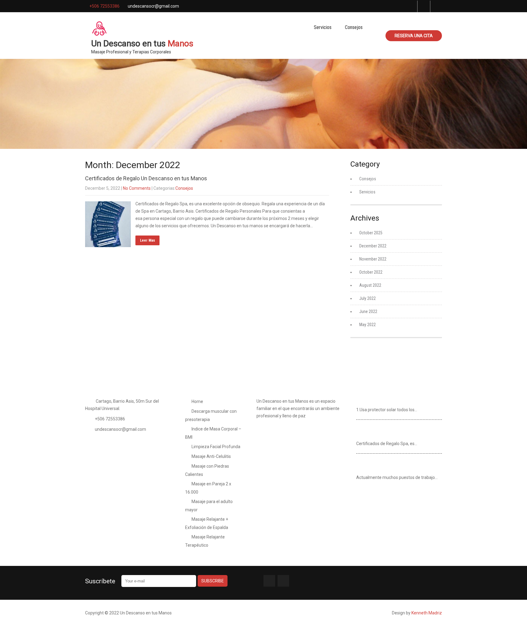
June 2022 (368, 311)
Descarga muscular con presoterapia (211, 415)
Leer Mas (147, 240)
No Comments (137, 188)
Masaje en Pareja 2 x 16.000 (208, 488)
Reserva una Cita (414, 35)
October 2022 (370, 272)
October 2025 (370, 232)
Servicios (323, 27)
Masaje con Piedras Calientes (207, 470)
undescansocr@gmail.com (120, 429)
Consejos (354, 27)
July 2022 (367, 298)
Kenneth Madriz (426, 612)
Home (197, 401)
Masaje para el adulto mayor (209, 505)
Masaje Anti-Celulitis (211, 456)
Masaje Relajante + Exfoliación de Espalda (206, 523)
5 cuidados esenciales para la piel (392, 400)
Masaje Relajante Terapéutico (205, 541)
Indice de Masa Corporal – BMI (213, 433)
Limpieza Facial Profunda (216, 446)
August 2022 (370, 285)
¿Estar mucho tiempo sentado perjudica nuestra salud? (398, 465)
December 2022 (372, 245)
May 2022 (367, 324)
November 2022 (372, 259)
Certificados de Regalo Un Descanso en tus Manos (146, 178)
